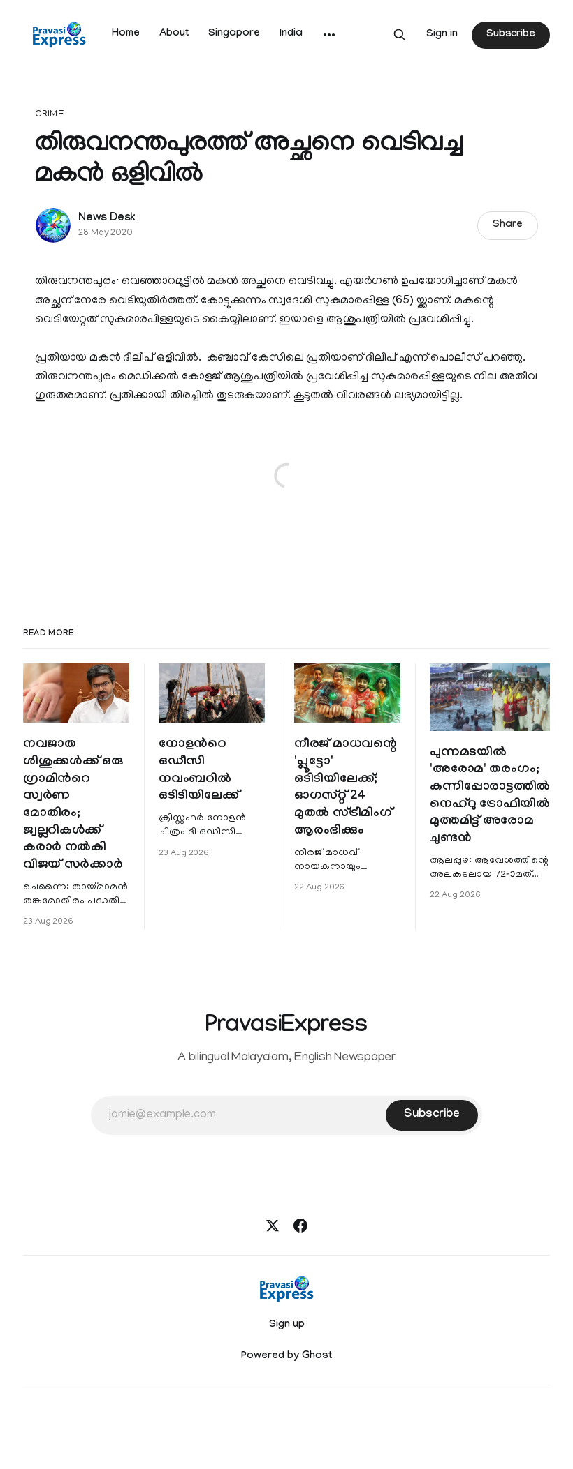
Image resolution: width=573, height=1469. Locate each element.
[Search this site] (400, 35)
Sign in (442, 35)
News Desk (107, 218)
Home (126, 34)
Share (508, 225)
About (174, 34)
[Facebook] (300, 1226)
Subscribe (510, 35)
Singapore (234, 34)
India (291, 34)
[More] (329, 35)
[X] (273, 1226)
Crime (49, 115)
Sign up (287, 1325)
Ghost (317, 1356)
